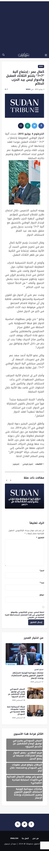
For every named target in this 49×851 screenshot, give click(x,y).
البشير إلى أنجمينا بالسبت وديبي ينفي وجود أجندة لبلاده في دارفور (24, 501)
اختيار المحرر (38, 669)
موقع (42, 595)
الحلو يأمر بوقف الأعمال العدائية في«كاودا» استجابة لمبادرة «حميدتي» (24, 780)
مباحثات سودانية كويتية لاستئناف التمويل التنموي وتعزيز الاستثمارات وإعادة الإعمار (27, 675)
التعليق (40, 537)
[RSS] (18, 824)
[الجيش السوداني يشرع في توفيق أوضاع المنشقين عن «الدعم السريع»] (35, 693)
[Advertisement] (24, 26)
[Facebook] (31, 824)
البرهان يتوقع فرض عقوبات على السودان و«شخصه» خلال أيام (26, 768)
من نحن (35, 838)
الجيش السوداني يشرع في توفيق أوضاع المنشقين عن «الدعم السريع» (16, 692)
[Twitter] (24, 824)
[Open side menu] (46, 55)
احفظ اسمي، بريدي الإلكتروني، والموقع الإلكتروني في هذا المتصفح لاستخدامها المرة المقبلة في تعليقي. (24, 615)
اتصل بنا (25, 838)
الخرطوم (16, 464)
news (41, 66)
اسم (42, 570)
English (14, 838)
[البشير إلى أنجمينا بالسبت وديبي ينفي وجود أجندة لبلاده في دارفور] (24, 496)
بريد (42, 582)
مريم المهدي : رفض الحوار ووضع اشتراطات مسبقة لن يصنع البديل (27, 755)
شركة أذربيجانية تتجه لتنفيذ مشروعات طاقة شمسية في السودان (16, 710)
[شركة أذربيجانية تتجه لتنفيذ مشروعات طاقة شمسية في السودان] (35, 710)
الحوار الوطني (28, 464)
